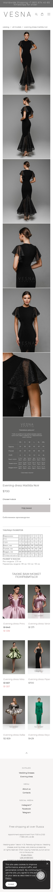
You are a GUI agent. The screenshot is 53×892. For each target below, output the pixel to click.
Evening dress (26, 777)
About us (26, 789)
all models (16, 27)
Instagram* (27, 805)
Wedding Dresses (26, 773)
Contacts (26, 793)
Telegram (26, 813)
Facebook (26, 809)
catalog (6, 27)
